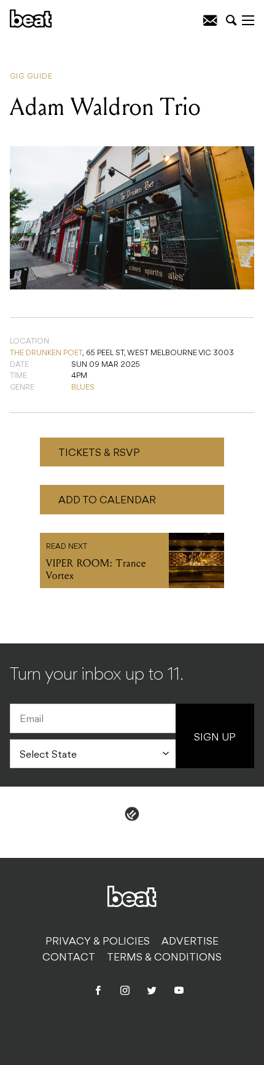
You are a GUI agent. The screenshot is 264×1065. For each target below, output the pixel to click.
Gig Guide (31, 77)
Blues (83, 387)
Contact (68, 958)
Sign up (215, 738)
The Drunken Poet (46, 353)
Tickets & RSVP (99, 453)
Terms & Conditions (164, 958)
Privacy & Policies (97, 942)
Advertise (190, 942)
